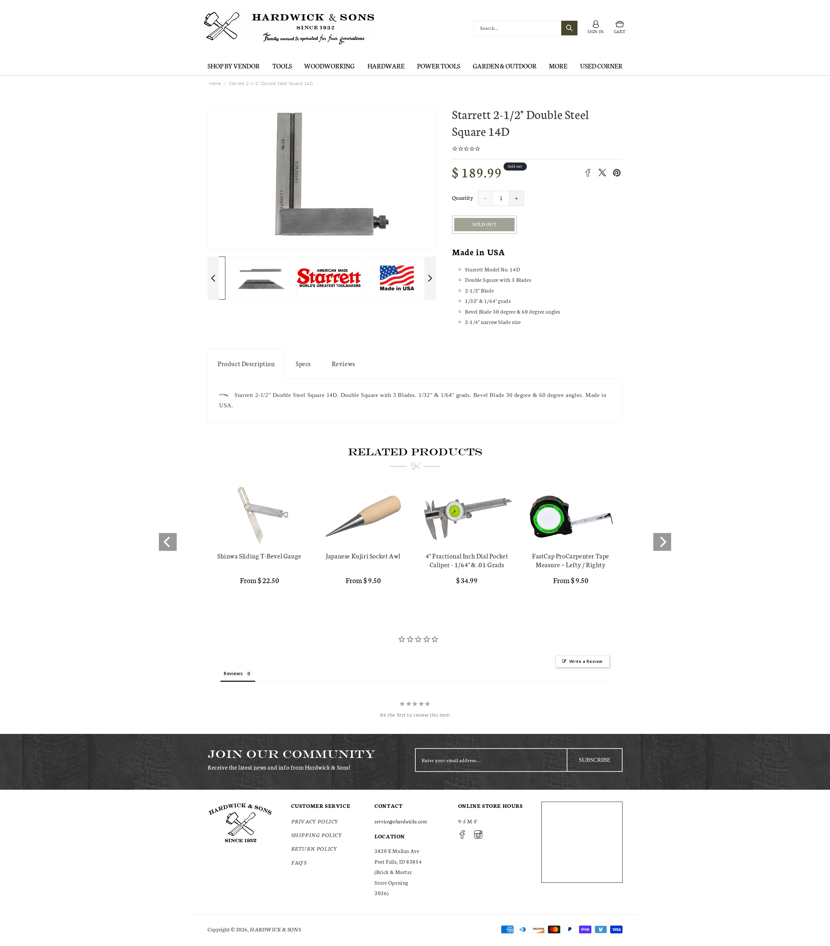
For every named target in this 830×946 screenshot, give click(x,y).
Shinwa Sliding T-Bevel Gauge (259, 555)
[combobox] (525, 28)
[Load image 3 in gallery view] (322, 278)
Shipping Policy (316, 834)
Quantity (462, 197)
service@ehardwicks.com (400, 821)
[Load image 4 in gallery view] (390, 278)
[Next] (662, 542)
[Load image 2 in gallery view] (254, 278)
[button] (620, 28)
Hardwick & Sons (275, 929)
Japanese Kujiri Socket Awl (363, 555)
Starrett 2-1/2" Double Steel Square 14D (271, 83)
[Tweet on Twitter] (602, 172)
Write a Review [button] (586, 661)
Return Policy (314, 848)
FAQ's (299, 862)
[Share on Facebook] (587, 172)
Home (215, 83)
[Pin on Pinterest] (616, 172)
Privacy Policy (314, 821)
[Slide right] (430, 278)
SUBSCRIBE (595, 760)
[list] (415, 542)
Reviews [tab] (233, 673)
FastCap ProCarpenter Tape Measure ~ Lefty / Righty (570, 560)
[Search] (569, 28)
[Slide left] (213, 278)
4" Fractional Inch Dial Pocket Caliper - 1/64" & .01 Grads (467, 560)
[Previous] (168, 542)
